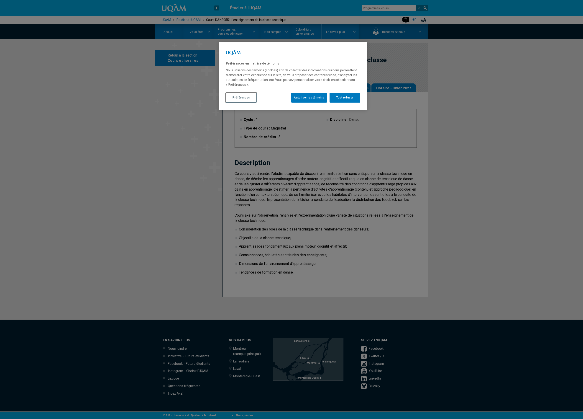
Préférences (241, 97)
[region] (293, 76)
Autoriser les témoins (309, 97)
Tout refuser (344, 97)
